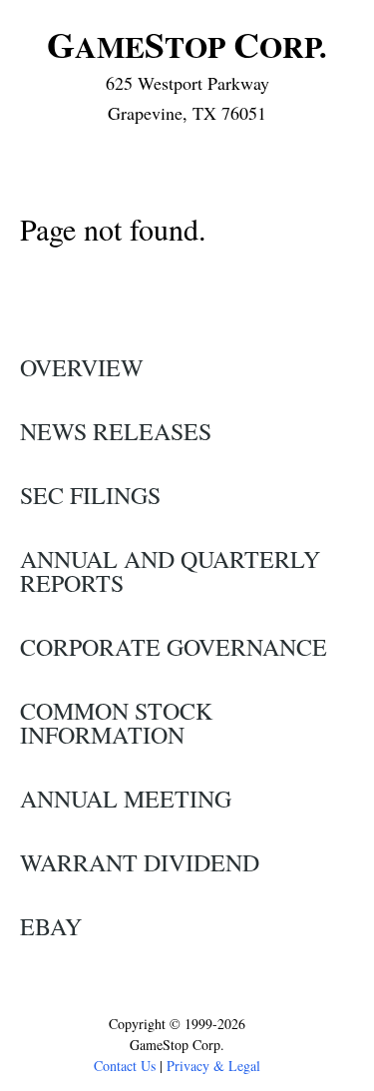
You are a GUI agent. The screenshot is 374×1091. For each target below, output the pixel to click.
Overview (82, 367)
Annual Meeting (125, 799)
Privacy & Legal (213, 1065)
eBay (51, 926)
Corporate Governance (173, 647)
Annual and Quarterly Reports (170, 571)
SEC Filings (90, 495)
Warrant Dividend (139, 862)
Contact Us (125, 1065)
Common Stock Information (116, 723)
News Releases (115, 431)
